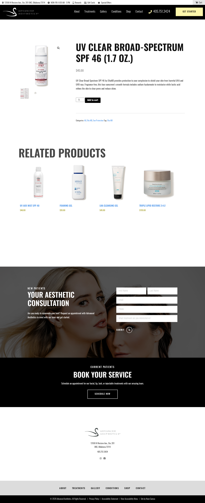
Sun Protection (98, 120)
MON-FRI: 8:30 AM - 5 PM (60, 2)
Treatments (89, 11)
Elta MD (89, 120)
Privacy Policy (94, 499)
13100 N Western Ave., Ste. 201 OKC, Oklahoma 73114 (24, 2)
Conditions (116, 11)
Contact (139, 11)
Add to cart (92, 100)
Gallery (103, 11)
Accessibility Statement (110, 499)
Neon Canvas (150, 499)
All (85, 120)
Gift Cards (91, 2)
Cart (200, 2)
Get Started (189, 12)
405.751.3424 (161, 12)
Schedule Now (102, 394)
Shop (128, 11)
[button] (58, 48)
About (77, 11)
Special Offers (106, 2)
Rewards (77, 2)
